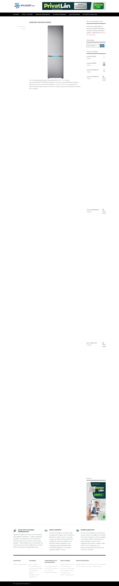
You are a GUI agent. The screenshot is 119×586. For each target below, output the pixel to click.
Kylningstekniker (59, 14)
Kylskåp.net (27, 584)
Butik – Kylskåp (27, 14)
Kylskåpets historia (90, 14)
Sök (102, 46)
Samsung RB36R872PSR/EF (40, 22)
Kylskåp (16, 14)
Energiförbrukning (43, 14)
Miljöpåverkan (74, 14)
